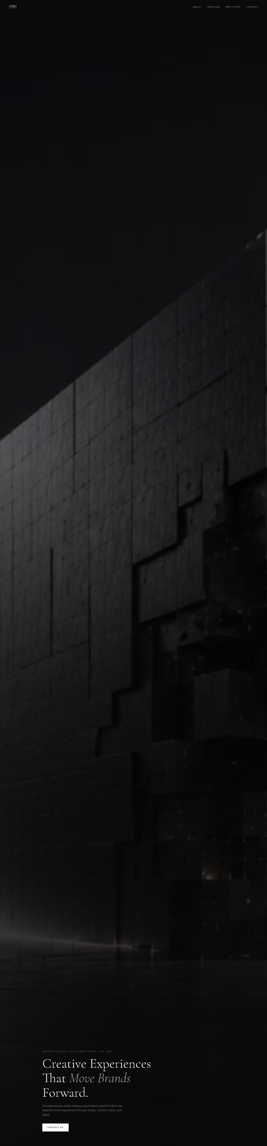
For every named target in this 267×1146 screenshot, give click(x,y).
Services (213, 7)
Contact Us (55, 1127)
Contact (252, 7)
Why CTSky (233, 7)
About (197, 7)
